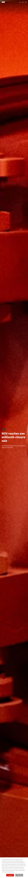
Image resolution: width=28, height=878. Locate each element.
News (3, 429)
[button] (10, 875)
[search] (20, 2)
